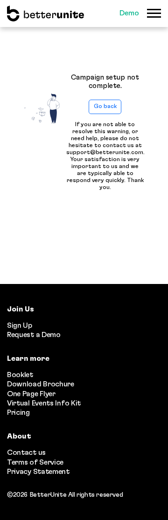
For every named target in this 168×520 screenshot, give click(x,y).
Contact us (26, 452)
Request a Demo (34, 334)
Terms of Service (35, 462)
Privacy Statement (38, 471)
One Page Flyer (31, 394)
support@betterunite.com (104, 152)
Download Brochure (40, 384)
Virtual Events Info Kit (44, 403)
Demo (129, 13)
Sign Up (19, 325)
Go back (105, 106)
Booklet (20, 374)
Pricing (18, 412)
